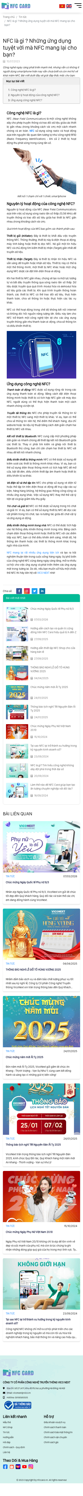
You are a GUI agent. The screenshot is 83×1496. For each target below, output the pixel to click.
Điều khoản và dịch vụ (54, 1422)
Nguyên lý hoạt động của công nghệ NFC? (35, 95)
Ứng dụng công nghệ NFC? (26, 100)
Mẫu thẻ (7, 1422)
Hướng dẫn (8, 1437)
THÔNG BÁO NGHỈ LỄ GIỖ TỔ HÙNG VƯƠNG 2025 (33, 969)
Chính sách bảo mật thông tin (58, 1432)
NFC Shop (8, 1427)
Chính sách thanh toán (55, 1427)
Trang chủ (9, 16)
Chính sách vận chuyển (55, 1437)
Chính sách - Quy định (14, 1447)
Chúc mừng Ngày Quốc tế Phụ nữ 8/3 (52, 608)
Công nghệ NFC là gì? (23, 89)
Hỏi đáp (6, 1442)
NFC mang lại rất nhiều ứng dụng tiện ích (33, 552)
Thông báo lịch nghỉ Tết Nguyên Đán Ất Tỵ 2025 (33, 1144)
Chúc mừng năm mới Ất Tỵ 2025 (49, 687)
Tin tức (23, 16)
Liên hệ (6, 1452)
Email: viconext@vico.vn (19, 1393)
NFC (32, 130)
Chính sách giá (51, 1442)
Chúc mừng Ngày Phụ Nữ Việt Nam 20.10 (29, 1231)
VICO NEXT (43, 572)
